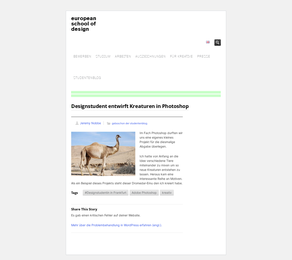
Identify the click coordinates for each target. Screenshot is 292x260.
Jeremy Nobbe (90, 123)
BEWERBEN (82, 57)
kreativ (167, 192)
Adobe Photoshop (144, 192)
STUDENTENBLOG (87, 78)
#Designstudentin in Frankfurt (105, 192)
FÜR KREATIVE (181, 57)
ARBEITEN (123, 57)
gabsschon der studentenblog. (130, 123)
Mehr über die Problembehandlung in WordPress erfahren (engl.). (116, 225)
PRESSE (203, 57)
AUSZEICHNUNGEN (150, 57)
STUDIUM (103, 57)
